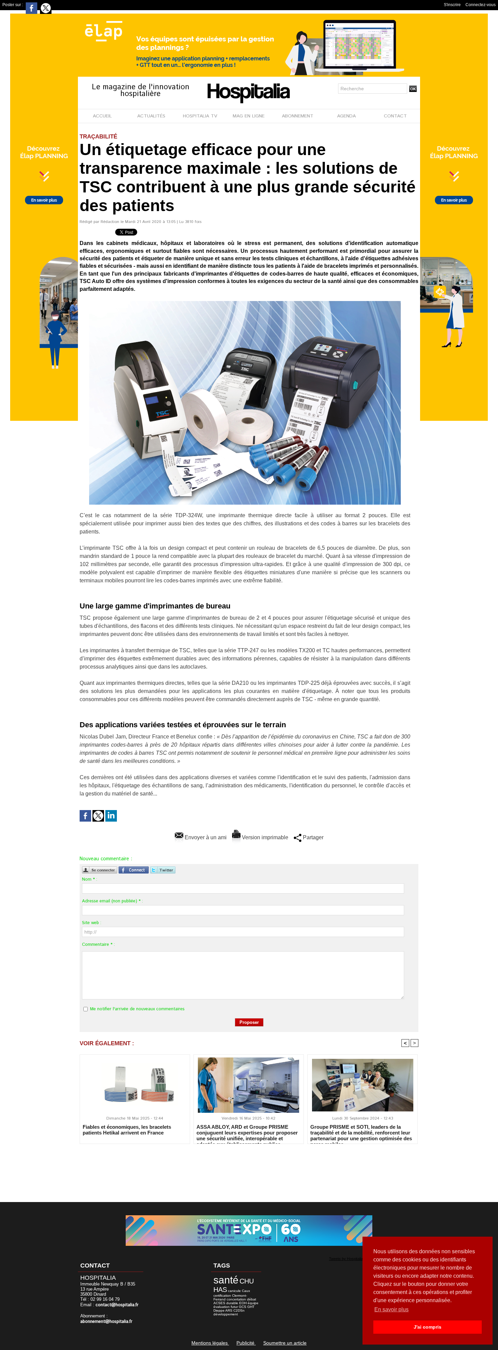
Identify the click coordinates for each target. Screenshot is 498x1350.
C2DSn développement (229, 1312)
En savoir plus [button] (391, 1309)
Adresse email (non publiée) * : (112, 901)
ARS (228, 1310)
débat (251, 1299)
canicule (234, 1291)
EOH (243, 1303)
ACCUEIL (102, 116)
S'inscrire (452, 4)
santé (225, 1280)
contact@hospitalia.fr (117, 1305)
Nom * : (89, 879)
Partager (313, 837)
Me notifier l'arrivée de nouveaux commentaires (137, 1009)
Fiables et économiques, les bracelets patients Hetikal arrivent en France (127, 1130)
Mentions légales (210, 1343)
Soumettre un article (285, 1343)
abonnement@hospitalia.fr (106, 1321)
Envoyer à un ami (205, 837)
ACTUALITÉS (151, 116)
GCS (242, 1307)
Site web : (91, 923)
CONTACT (395, 116)
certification (222, 1295)
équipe (253, 1303)
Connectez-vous (480, 4)
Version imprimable (264, 837)
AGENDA (346, 116)
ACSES (219, 1303)
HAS (220, 1289)
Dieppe (219, 1310)
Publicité (246, 1343)
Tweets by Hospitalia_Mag (350, 1259)
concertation (236, 1299)
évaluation (221, 1307)
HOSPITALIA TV (200, 116)
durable (232, 1303)
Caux (246, 1291)
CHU (247, 1281)
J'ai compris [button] (427, 1327)
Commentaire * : (98, 944)
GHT (250, 1307)
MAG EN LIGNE (249, 116)
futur (234, 1307)
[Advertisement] (249, 1168)
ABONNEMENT (297, 116)
